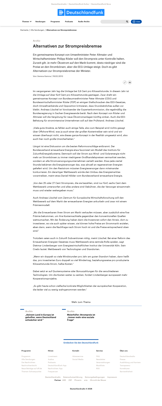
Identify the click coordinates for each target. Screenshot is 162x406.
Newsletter (100, 359)
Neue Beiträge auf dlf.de (32, 368)
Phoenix (78, 380)
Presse (122, 359)
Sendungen (40, 21)
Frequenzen (53, 371)
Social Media (77, 359)
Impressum (112, 377)
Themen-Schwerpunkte (31, 371)
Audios (51, 359)
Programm (55, 21)
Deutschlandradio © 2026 (81, 389)
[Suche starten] (127, 22)
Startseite (24, 30)
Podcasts (69, 21)
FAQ (98, 356)
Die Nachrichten (28, 362)
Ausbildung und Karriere (130, 362)
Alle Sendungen (37, 30)
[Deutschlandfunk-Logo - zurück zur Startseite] (81, 12)
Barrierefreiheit (126, 371)
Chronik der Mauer (98, 380)
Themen (25, 21)
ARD (64, 380)
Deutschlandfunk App (57, 365)
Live (138, 22)
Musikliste (100, 365)
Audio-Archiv (84, 21)
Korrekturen (125, 368)
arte (85, 380)
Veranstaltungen (103, 362)
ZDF (70, 380)
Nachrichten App (55, 368)
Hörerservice (77, 356)
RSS (98, 368)
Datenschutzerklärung (72, 377)
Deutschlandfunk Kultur (79, 4)
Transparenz (125, 365)
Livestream (52, 356)
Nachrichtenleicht (29, 365)
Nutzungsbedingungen (95, 377)
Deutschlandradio (59, 4)
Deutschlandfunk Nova (101, 4)
